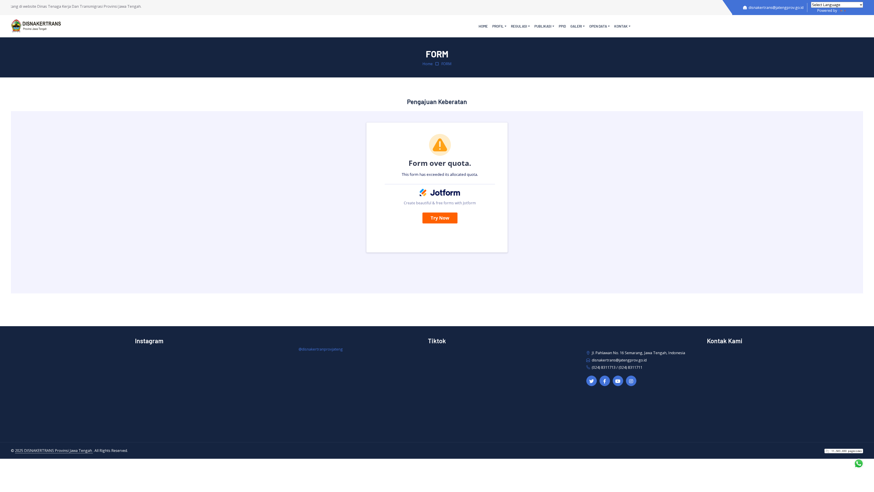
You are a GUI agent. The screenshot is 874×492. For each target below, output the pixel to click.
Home (483, 26)
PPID (562, 26)
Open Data (598, 26)
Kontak (621, 26)
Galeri (576, 26)
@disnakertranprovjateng (321, 349)
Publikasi (542, 26)
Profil (498, 26)
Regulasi (519, 26)
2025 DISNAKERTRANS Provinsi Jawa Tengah (54, 450)
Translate (854, 10)
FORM (446, 63)
